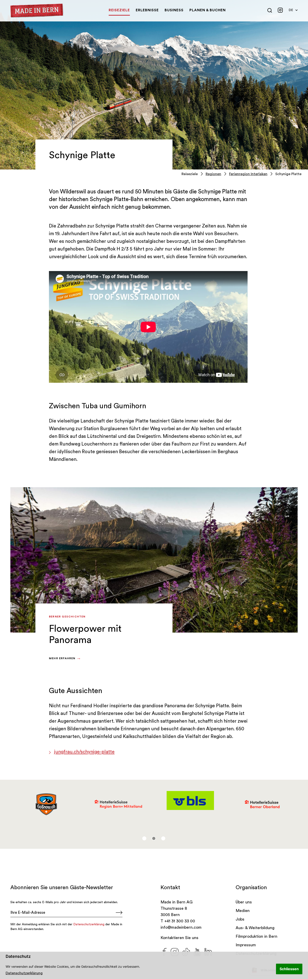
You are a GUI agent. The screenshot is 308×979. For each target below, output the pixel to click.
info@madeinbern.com (181, 927)
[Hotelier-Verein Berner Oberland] (262, 804)
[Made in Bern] (36, 11)
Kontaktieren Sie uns (179, 938)
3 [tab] (163, 838)
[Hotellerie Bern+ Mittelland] (118, 804)
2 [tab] (154, 838)
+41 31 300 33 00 (179, 921)
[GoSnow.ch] (46, 804)
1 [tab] (144, 838)
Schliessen (289, 969)
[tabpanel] (46, 804)
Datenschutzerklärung (24, 973)
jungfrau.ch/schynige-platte (84, 751)
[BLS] (190, 800)
